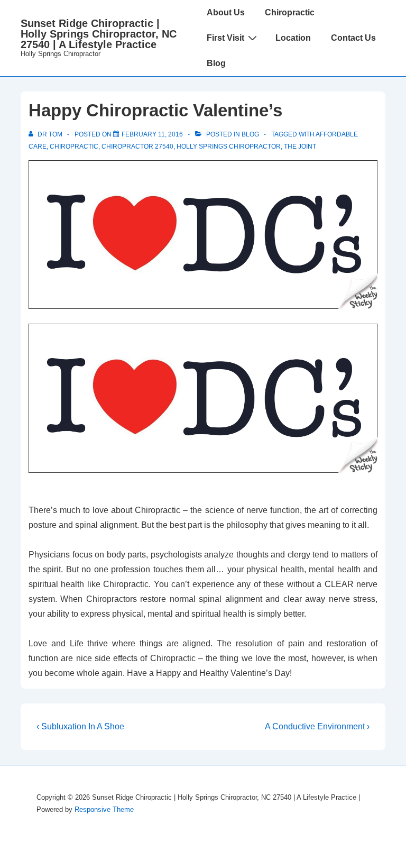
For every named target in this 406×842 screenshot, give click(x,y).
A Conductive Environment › (317, 726)
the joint (300, 146)
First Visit (225, 37)
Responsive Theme (104, 809)
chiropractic (74, 146)
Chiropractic (290, 12)
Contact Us (353, 37)
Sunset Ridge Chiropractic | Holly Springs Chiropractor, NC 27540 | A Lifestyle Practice (99, 33)
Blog (216, 63)
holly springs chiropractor (229, 146)
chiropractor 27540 (137, 146)
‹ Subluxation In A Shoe (80, 726)
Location (293, 37)
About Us (226, 12)
